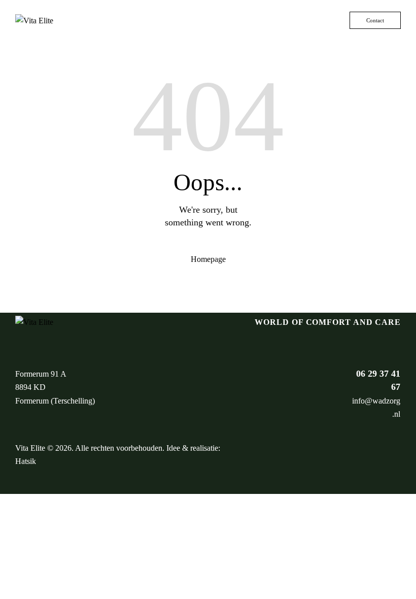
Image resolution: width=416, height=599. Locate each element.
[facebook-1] (368, 455)
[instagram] (390, 455)
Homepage (208, 259)
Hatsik (25, 461)
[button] (342, 20)
